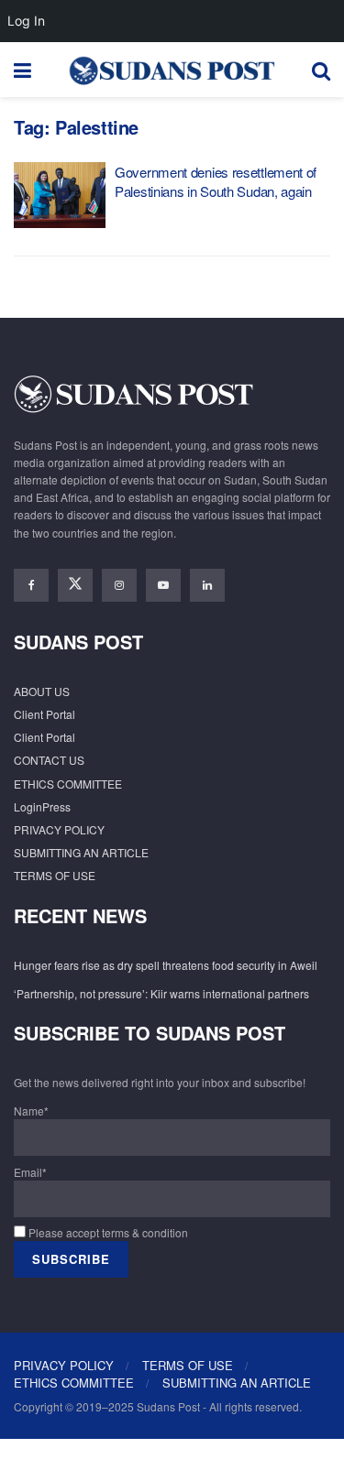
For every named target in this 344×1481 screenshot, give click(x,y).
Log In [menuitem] (26, 20)
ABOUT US (42, 691)
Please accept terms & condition (107, 1232)
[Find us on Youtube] (163, 585)
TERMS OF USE (54, 875)
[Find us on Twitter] (75, 585)
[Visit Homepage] (171, 69)
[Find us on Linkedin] (207, 585)
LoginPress (42, 806)
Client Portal (44, 714)
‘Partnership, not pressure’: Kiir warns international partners (161, 993)
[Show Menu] (22, 69)
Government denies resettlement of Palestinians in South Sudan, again (215, 181)
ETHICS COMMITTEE (68, 783)
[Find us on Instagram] (119, 585)
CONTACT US (49, 760)
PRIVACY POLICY (59, 829)
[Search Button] (321, 69)
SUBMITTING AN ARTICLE (81, 852)
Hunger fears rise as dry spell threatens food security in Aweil (165, 965)
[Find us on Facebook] (31, 585)
